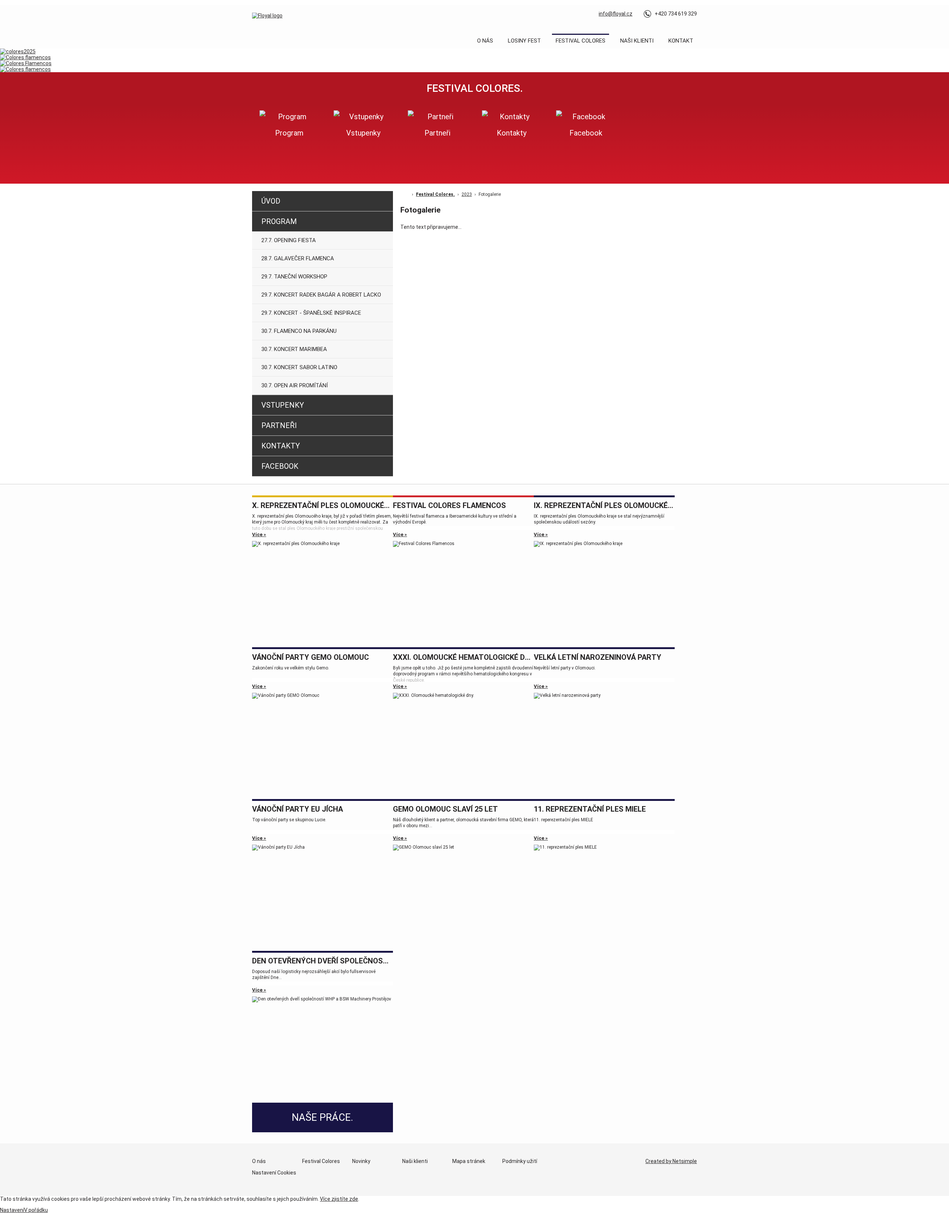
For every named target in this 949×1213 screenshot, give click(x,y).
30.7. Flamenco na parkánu (299, 331)
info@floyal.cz (615, 14)
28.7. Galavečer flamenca (297, 258)
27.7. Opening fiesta (288, 240)
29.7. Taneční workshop (294, 276)
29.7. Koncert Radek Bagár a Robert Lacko (321, 294)
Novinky (361, 1161)
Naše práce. (322, 1117)
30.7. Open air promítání (294, 385)
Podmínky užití (519, 1161)
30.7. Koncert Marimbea (294, 349)
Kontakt (680, 40)
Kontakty (280, 445)
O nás (485, 40)
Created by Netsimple (671, 1161)
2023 (467, 194)
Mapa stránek (468, 1161)
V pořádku (36, 1210)
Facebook (279, 466)
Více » (259, 534)
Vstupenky (282, 405)
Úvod (270, 201)
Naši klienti (637, 40)
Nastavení (12, 1210)
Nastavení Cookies (274, 1173)
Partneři (279, 425)
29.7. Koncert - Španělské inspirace (311, 313)
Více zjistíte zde (339, 1199)
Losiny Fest (524, 40)
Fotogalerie (490, 194)
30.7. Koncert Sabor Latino (299, 367)
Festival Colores (580, 40)
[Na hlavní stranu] (267, 16)
